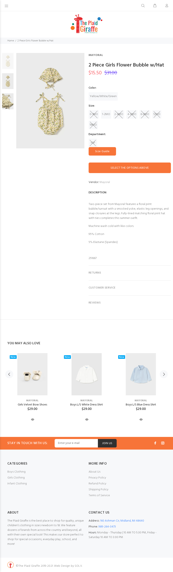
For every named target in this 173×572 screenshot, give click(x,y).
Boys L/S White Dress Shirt (86, 404)
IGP (93, 142)
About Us (94, 471)
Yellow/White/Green (103, 96)
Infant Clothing (17, 483)
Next (164, 374)
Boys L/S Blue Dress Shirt (141, 404)
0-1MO (94, 114)
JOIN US (107, 443)
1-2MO (106, 114)
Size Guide (102, 151)
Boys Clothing (16, 471)
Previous (9, 374)
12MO (156, 114)
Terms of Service (99, 495)
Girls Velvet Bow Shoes (32, 404)
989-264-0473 (107, 526)
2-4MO (118, 114)
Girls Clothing (16, 477)
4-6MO (131, 114)
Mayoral (96, 55)
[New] (32, 374)
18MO (93, 124)
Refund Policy (97, 483)
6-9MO (145, 114)
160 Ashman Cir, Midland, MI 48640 (122, 520)
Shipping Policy (98, 489)
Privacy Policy (97, 477)
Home (10, 41)
